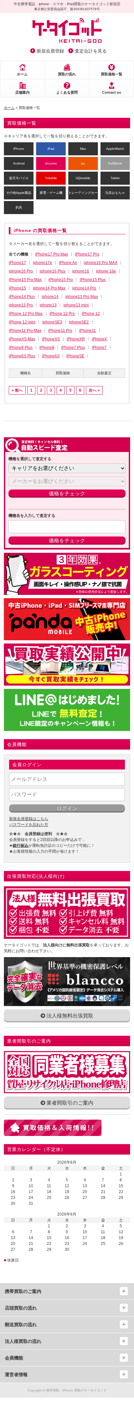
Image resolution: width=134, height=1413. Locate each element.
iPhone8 (46, 347)
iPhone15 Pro (60, 279)
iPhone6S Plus (22, 356)
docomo (51, 163)
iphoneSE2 (79, 322)
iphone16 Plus (52, 271)
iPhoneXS (51, 339)
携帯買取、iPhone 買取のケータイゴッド (76, 1390)
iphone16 (80, 271)
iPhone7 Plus (73, 347)
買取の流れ (67, 74)
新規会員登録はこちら (28, 818)
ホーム (22, 74)
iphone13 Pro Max (81, 296)
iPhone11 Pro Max (25, 330)
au (83, 163)
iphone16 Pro (21, 271)
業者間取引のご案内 (69, 1103)
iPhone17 (17, 262)
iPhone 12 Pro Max (26, 313)
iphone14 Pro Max (49, 288)
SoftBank (115, 163)
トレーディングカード (83, 192)
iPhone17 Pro (87, 254)
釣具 (19, 207)
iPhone (18, 148)
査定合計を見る (91, 51)
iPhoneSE (75, 356)
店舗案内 (22, 92)
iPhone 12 (91, 313)
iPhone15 (17, 288)
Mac (83, 148)
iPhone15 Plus (93, 279)
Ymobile (51, 178)
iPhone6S (51, 356)
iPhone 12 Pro (62, 313)
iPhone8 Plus (21, 347)
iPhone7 (99, 347)
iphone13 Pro (21, 305)
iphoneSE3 (52, 322)
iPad (50, 148)
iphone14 (50, 296)
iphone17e (42, 262)
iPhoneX (99, 339)
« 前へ (17, 390)
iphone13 (48, 305)
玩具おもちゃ (115, 192)
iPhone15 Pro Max (25, 279)
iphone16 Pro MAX (100, 262)
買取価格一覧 (111, 74)
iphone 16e (106, 271)
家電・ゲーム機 (51, 192)
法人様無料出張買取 (69, 1015)
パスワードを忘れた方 (28, 824)
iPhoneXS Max (22, 339)
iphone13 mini (76, 305)
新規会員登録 (50, 51)
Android (19, 163)
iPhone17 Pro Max (51, 254)
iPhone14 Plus (22, 296)
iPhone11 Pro (60, 330)
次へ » (94, 390)
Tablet (115, 178)
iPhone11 (87, 330)
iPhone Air (68, 262)
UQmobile (83, 178)
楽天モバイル (19, 178)
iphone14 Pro (84, 288)
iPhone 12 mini (22, 322)
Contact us (111, 92)
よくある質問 (67, 92)
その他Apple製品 (18, 192)
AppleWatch (115, 148)
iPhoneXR (76, 339)
